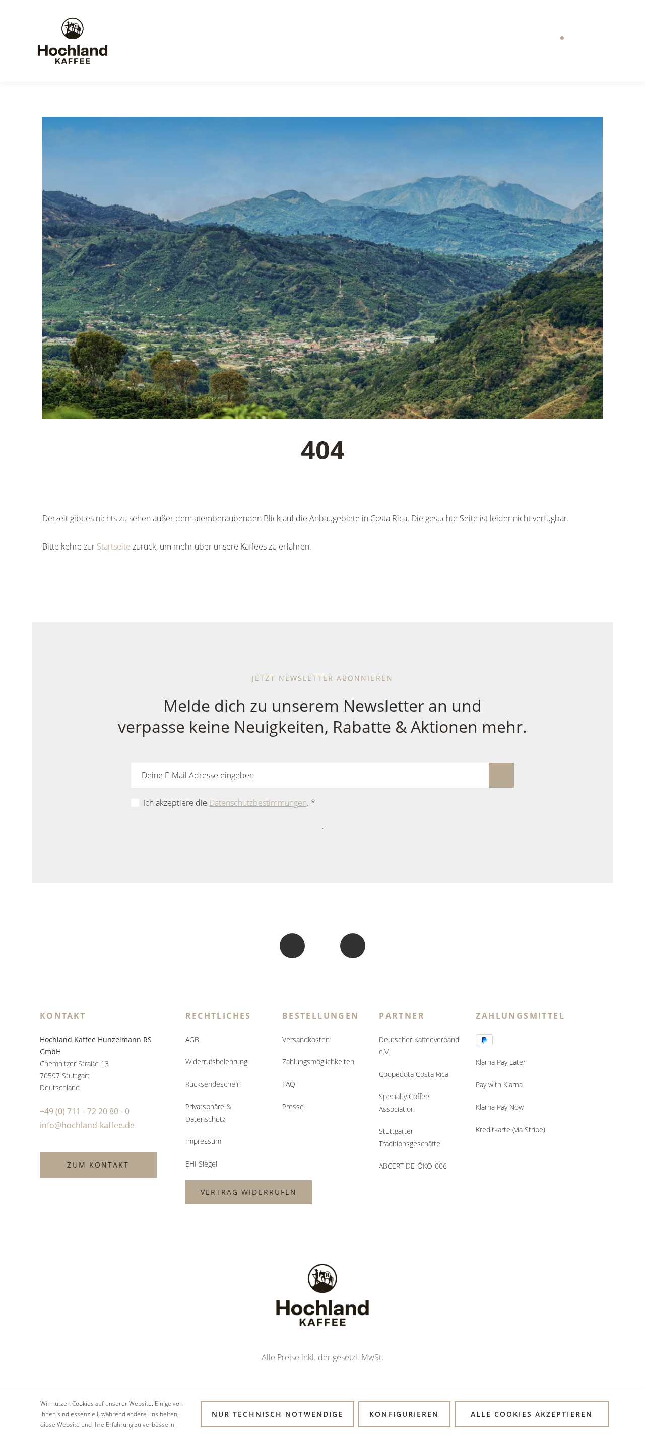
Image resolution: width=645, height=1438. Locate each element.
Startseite (114, 546)
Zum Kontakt (98, 1165)
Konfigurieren (404, 1414)
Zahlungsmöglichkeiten (318, 1061)
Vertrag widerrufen (249, 1192)
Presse (293, 1106)
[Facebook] (292, 945)
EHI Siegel (201, 1164)
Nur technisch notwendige (277, 1414)
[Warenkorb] (603, 40)
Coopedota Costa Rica (413, 1074)
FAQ (288, 1084)
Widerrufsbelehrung (216, 1061)
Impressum (203, 1141)
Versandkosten (306, 1039)
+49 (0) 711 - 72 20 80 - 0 (85, 1111)
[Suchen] (539, 40)
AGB (192, 1039)
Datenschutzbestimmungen (258, 802)
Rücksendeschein (213, 1084)
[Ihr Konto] (581, 40)
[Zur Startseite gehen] (72, 41)
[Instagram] (352, 945)
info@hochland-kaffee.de (87, 1125)
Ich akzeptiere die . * (229, 802)
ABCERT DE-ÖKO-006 (413, 1166)
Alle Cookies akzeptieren (532, 1414)
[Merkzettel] (560, 40)
